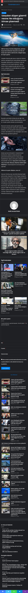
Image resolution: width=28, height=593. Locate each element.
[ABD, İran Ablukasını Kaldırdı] (6, 409)
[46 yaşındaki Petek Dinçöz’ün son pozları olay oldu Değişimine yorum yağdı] (6, 436)
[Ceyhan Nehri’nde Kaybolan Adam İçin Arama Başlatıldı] (6, 389)
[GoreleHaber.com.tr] (14, 4)
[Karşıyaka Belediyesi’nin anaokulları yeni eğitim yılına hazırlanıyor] (6, 456)
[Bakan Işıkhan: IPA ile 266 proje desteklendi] (6, 490)
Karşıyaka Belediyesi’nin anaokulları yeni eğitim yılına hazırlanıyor (17, 455)
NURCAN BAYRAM (7, 24)
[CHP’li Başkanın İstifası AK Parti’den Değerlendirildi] (6, 402)
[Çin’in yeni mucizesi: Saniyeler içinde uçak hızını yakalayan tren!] (7, 285)
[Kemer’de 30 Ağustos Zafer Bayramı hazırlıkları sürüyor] (6, 449)
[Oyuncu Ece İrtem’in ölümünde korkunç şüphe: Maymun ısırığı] (6, 395)
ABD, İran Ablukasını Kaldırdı (18, 407)
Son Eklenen (14, 374)
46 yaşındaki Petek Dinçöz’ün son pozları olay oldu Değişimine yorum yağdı (18, 437)
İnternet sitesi (4, 354)
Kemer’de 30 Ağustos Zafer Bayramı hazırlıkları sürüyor (18, 448)
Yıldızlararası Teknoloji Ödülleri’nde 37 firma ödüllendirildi (21, 274)
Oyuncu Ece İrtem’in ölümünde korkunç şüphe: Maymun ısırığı (18, 395)
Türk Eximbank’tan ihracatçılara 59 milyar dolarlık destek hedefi (17, 462)
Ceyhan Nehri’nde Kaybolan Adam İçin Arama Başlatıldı (18, 387)
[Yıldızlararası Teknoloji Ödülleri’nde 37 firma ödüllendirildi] (21, 267)
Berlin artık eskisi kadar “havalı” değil (17, 476)
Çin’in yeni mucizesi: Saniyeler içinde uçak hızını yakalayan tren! (7, 292)
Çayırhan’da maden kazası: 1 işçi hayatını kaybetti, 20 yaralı (18, 429)
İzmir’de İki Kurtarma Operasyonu (16, 496)
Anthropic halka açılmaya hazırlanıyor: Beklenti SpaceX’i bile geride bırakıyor (7, 308)
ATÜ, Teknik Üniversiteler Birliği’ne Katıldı (20, 307)
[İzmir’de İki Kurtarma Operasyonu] (6, 497)
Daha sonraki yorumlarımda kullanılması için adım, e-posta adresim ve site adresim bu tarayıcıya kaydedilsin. (14, 362)
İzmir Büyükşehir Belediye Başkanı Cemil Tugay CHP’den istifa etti (18, 422)
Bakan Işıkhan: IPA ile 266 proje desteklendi (17, 489)
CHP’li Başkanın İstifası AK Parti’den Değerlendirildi (18, 401)
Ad (2, 342)
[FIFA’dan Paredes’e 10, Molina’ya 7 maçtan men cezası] (6, 470)
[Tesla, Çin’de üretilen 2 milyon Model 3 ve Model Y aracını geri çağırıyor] (5, 80)
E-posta (3, 348)
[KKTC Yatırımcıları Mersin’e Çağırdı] (6, 484)
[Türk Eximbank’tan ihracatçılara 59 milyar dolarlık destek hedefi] (6, 463)
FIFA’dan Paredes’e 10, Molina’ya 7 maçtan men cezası (17, 469)
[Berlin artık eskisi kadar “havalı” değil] (6, 477)
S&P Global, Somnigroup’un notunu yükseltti (14, 443)
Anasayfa (4, 9)
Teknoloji (10, 9)
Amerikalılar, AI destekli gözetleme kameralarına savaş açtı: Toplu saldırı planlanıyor (6, 275)
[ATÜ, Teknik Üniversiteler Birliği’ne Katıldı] (21, 300)
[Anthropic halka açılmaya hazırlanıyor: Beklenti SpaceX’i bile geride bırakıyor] (7, 300)
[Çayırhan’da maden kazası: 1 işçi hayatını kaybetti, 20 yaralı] (6, 429)
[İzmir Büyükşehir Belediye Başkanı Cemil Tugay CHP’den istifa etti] (6, 422)
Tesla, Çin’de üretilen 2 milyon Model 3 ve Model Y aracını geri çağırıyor (18, 80)
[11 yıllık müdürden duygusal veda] (6, 504)
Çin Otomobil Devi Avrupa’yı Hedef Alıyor (21, 283)
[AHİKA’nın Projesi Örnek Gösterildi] (6, 416)
